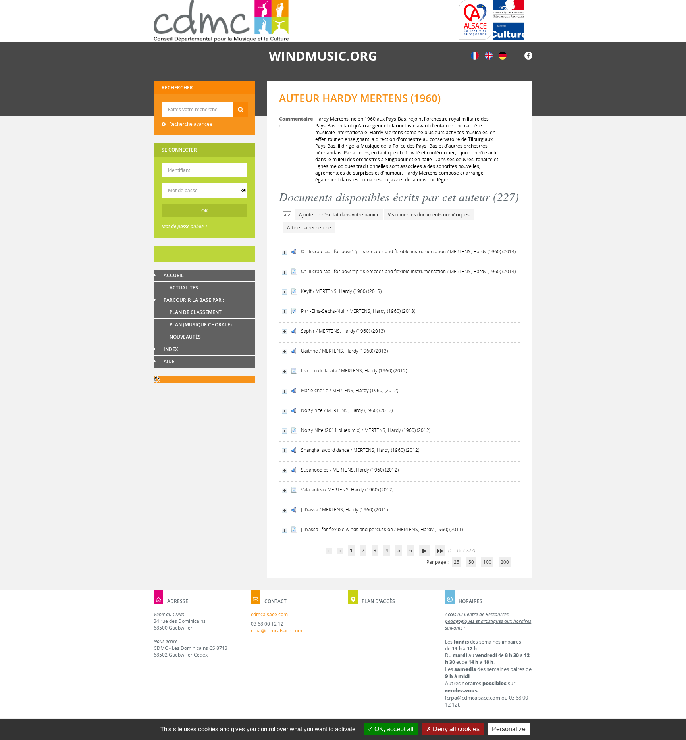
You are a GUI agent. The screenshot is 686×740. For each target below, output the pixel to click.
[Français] (475, 55)
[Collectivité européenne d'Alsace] (475, 20)
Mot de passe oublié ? (184, 226)
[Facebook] (528, 55)
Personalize (509, 729)
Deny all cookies (455, 729)
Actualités (184, 287)
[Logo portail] (221, 21)
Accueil (174, 275)
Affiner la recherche (309, 227)
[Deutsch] (503, 55)
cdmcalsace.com (269, 614)
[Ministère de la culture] (508, 20)
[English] (489, 55)
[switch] (243, 190)
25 (456, 562)
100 (487, 562)
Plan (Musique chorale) (201, 324)
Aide (169, 361)
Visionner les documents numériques (429, 214)
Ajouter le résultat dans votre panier (339, 214)
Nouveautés (185, 336)
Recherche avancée (190, 124)
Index (171, 349)
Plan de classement (196, 312)
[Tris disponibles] (287, 214)
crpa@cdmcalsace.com (276, 630)
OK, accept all (393, 729)
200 (505, 562)
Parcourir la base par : (194, 300)
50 (471, 562)
